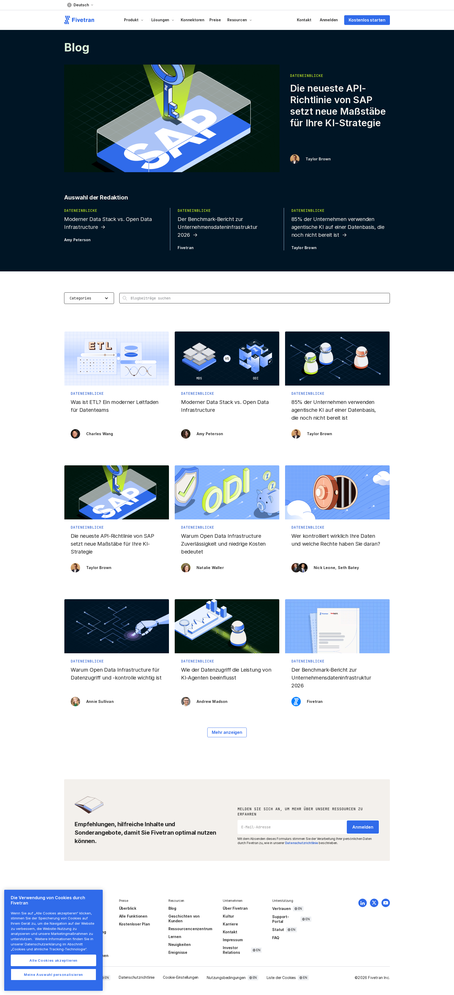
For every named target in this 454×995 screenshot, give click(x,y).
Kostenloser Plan (134, 924)
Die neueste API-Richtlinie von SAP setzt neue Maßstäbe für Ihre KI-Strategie (338, 105)
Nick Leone (324, 567)
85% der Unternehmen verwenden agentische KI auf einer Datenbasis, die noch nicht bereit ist (337, 227)
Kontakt (304, 20)
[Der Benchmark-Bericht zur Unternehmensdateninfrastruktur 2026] (337, 655)
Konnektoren (192, 20)
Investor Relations (231, 950)
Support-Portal (280, 919)
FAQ (275, 937)
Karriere (230, 924)
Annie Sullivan (100, 701)
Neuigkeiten (179, 944)
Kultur (228, 916)
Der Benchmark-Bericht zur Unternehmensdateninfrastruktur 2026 (217, 227)
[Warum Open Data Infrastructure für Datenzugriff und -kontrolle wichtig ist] (116, 655)
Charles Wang (99, 433)
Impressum (233, 940)
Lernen (174, 936)
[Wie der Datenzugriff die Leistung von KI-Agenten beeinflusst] (227, 655)
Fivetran (186, 247)
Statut (278, 929)
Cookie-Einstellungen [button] (180, 977)
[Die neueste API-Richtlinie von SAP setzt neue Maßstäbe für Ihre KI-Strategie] (116, 521)
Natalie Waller (210, 567)
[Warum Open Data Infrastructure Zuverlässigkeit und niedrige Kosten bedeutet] (227, 521)
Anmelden (329, 20)
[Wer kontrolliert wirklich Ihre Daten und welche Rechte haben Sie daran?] (337, 521)
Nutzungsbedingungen (226, 977)
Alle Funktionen (133, 916)
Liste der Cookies (281, 977)
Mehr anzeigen (227, 732)
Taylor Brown (318, 159)
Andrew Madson (212, 701)
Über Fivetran (235, 908)
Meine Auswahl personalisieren (53, 974)
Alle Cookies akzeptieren (53, 960)
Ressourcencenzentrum (190, 928)
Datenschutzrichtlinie (301, 843)
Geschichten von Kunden (184, 918)
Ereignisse (177, 952)
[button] (80, 5)
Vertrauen (281, 908)
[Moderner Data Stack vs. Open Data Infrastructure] (227, 387)
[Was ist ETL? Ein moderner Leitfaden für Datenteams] (116, 387)
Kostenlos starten (367, 20)
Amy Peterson (77, 240)
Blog (172, 908)
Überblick (127, 908)
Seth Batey (348, 567)
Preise (215, 20)
